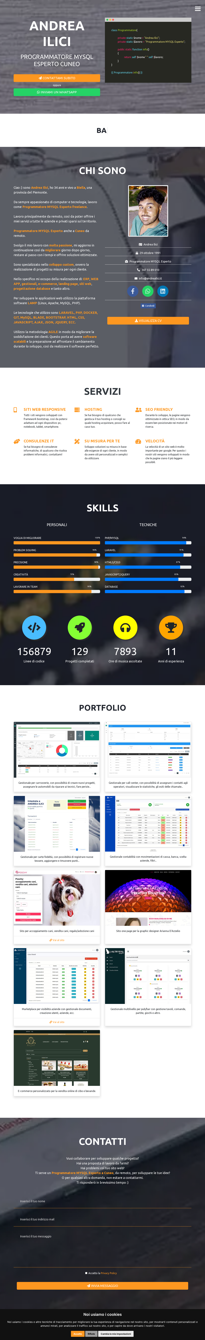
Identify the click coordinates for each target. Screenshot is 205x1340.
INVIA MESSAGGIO (104, 1286)
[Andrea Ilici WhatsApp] (148, 292)
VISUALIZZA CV (150, 320)
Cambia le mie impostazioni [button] (116, 1333)
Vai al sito (58, 940)
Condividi (149, 305)
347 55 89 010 (150, 269)
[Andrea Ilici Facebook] (133, 292)
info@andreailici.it (150, 278)
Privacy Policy (109, 1273)
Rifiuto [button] (91, 1333)
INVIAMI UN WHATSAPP (58, 92)
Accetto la (102, 1273)
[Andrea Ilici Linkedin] (163, 292)
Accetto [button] (78, 1333)
